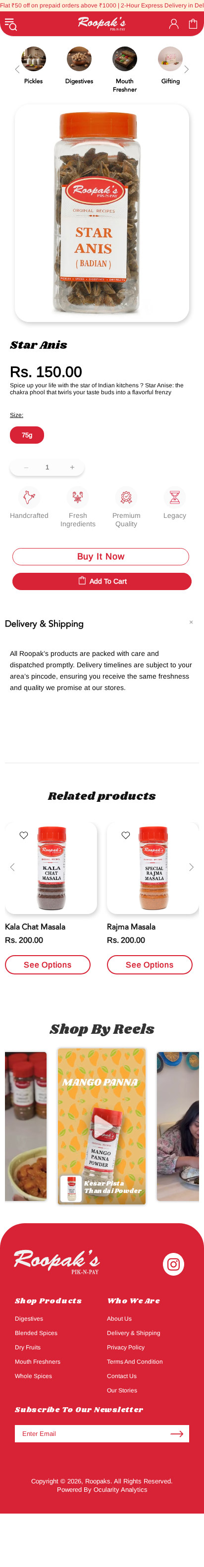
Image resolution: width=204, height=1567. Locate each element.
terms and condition (135, 1361)
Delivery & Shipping (133, 1333)
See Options (48, 965)
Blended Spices (36, 1333)
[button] (102, 1126)
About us (119, 1318)
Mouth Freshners (37, 1361)
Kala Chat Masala (35, 927)
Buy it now (101, 556)
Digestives (29, 1318)
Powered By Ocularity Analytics (102, 1489)
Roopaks (102, 24)
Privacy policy (126, 1347)
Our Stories (122, 1390)
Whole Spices (33, 1376)
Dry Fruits (28, 1347)
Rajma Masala (131, 927)
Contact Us (122, 1376)
